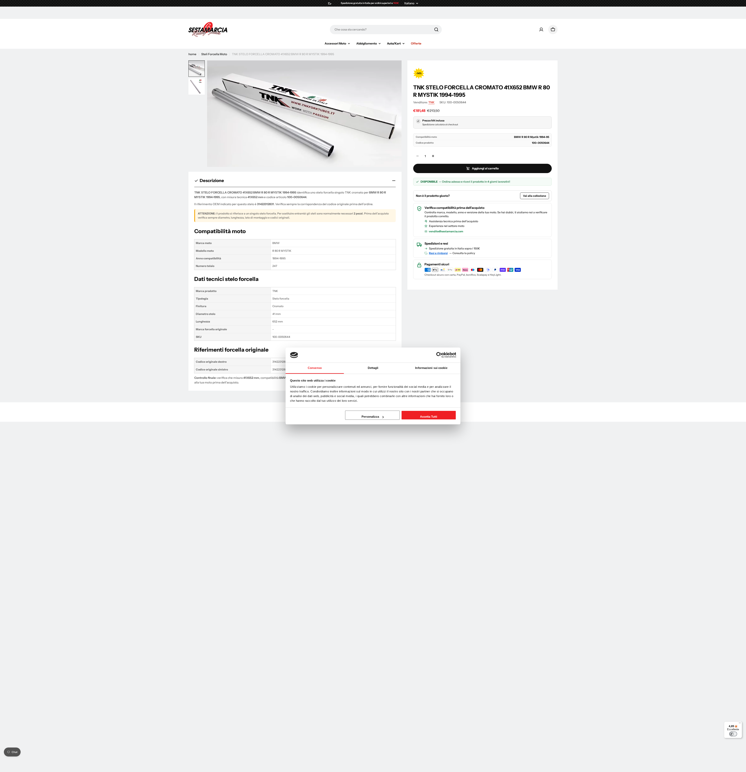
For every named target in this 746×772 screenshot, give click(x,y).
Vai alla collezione (534, 196)
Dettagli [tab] (373, 367)
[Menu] (739, 723)
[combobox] (386, 29)
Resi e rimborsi (438, 253)
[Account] (541, 29)
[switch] (733, 734)
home (192, 54)
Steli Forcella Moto (214, 54)
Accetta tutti (428, 416)
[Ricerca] (436, 29)
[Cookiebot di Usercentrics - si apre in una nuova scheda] (439, 355)
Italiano (409, 3)
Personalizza (370, 416)
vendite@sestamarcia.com (446, 231)
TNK (431, 102)
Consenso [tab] (315, 367)
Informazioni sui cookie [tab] (431, 367)
